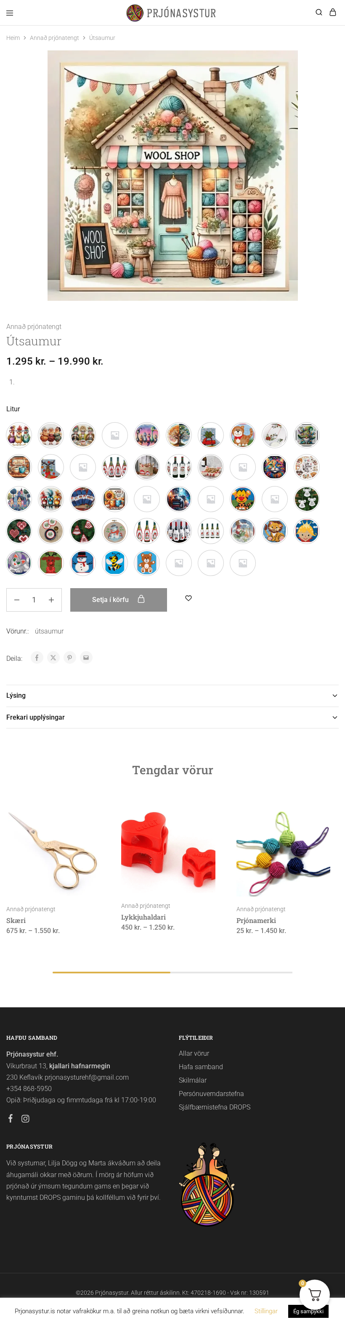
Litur (13, 409)
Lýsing (16, 695)
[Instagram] (25, 1120)
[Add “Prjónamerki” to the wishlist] (315, 843)
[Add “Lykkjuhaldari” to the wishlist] (200, 843)
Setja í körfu (111, 600)
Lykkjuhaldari (143, 916)
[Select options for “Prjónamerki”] (315, 812)
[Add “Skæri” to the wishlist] (85, 843)
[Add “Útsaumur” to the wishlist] (188, 598)
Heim (13, 37)
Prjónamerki (256, 920)
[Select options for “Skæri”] (85, 812)
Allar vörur (194, 1053)
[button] (19, 435)
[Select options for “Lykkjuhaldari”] (200, 812)
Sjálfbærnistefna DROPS (214, 1107)
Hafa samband (201, 1067)
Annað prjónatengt (54, 37)
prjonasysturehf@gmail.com (87, 1077)
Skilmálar (193, 1080)
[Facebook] (10, 1119)
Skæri (16, 920)
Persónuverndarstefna (211, 1094)
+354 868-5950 (29, 1089)
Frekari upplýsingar (35, 717)
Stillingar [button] (266, 1311)
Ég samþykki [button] (308, 1311)
